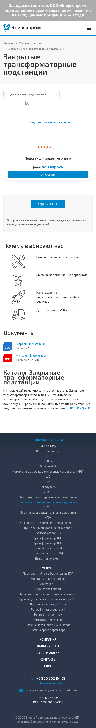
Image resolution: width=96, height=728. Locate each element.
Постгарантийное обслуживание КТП (48, 573)
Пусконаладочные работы (48, 604)
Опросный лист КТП (30, 344)
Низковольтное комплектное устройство (48, 522)
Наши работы (48, 646)
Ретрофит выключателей (48, 609)
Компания (47, 639)
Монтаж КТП (48, 584)
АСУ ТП (48, 507)
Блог (48, 666)
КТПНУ (48, 461)
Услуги (48, 568)
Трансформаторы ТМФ (48, 553)
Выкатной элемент (48, 558)
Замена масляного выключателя (48, 625)
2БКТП (48, 492)
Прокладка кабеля (48, 589)
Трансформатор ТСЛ (48, 548)
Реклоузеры (48, 487)
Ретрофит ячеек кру (48, 614)
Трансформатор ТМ (48, 533)
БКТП (48, 456)
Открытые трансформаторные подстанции (48, 497)
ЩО (48, 476)
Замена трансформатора (48, 630)
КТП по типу (48, 446)
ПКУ (48, 481)
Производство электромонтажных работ (48, 599)
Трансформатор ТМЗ (48, 543)
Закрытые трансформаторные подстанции (48, 502)
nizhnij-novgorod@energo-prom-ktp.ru (51, 690)
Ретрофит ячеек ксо (48, 619)
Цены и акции (48, 653)
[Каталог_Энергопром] (7, 358)
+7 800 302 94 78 (78, 408)
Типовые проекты (48, 440)
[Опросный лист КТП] (7, 346)
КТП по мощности (48, 451)
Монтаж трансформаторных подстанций (48, 594)
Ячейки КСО (48, 466)
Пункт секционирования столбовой (48, 528)
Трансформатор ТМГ (48, 538)
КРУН (48, 517)
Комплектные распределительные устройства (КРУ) (48, 471)
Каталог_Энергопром (32, 355)
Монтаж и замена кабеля (48, 578)
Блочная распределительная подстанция (48, 512)
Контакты (48, 659)
